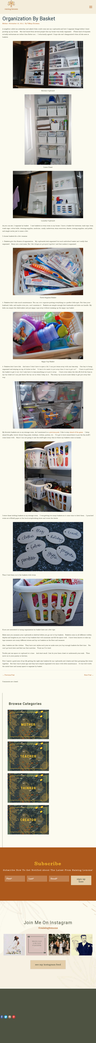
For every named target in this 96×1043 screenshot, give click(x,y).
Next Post (88, 675)
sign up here (81, 880)
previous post (54, 432)
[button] (48, 964)
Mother (5, 23)
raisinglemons (13, 936)
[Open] (14, 944)
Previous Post (9, 675)
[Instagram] (23, 953)
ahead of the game (76, 432)
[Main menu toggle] (91, 7)
